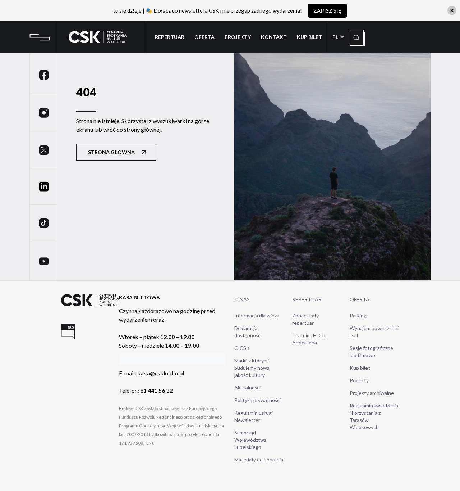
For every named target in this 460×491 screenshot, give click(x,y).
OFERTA (359, 299)
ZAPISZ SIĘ (327, 10)
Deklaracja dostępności (248, 331)
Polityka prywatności (257, 400)
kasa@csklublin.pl (160, 373)
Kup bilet (360, 368)
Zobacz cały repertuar (305, 319)
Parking (358, 315)
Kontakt (274, 37)
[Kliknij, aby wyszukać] (356, 37)
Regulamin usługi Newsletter (253, 416)
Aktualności (247, 387)
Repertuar (169, 37)
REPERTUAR (307, 299)
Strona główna (111, 152)
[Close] (451, 10)
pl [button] (335, 37)
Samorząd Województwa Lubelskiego (250, 439)
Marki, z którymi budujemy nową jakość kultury (252, 367)
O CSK (242, 348)
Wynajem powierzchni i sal (374, 331)
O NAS (242, 299)
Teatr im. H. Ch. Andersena (309, 339)
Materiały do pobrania (258, 459)
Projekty (238, 37)
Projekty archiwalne (372, 393)
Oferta (204, 37)
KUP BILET (309, 37)
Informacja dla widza (256, 315)
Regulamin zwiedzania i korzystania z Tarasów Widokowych (374, 416)
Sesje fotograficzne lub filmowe (371, 351)
